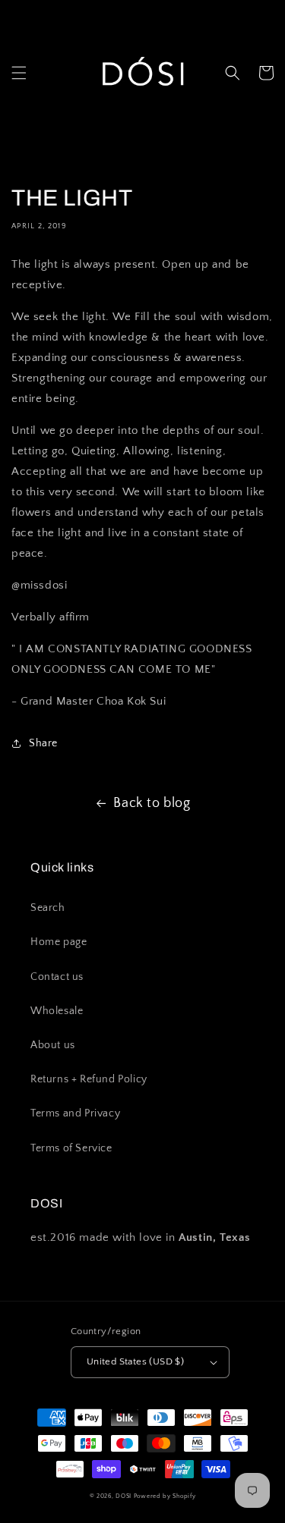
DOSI (125, 1496)
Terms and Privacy (75, 1113)
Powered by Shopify (165, 1496)
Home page (58, 942)
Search (47, 908)
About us (52, 1045)
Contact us (57, 977)
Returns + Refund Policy (88, 1079)
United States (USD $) (135, 1361)
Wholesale (56, 1011)
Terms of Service (71, 1148)
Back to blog (151, 803)
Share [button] (43, 743)
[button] (19, 72)
